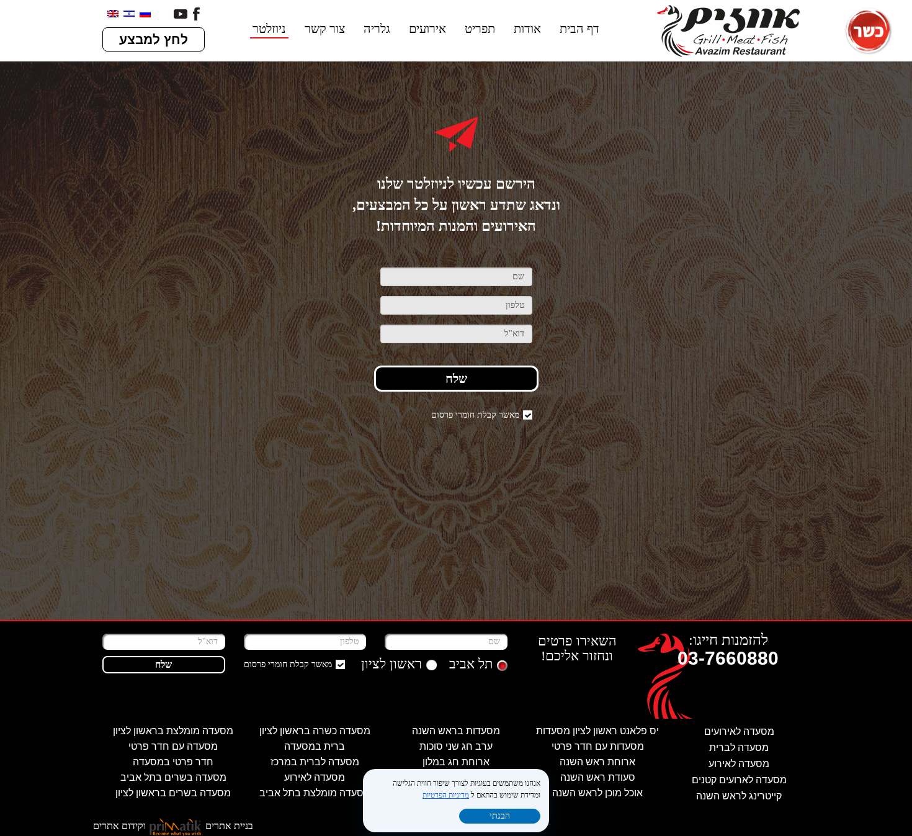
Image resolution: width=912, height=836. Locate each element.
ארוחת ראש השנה (597, 762)
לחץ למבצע (153, 39)
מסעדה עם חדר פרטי (173, 746)
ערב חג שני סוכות (456, 746)
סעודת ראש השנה (597, 777)
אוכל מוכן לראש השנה (597, 793)
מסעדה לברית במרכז (314, 762)
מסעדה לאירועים (739, 731)
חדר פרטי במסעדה (173, 762)
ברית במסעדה (314, 746)
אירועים (427, 28)
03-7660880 (728, 658)
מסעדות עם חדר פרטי (598, 746)
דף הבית (579, 28)
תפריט (480, 28)
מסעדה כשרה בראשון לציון (314, 731)
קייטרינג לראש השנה (739, 796)
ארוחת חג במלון (456, 762)
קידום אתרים (118, 825)
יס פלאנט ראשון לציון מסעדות (597, 731)
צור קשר (325, 28)
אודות (527, 28)
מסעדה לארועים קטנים (739, 780)
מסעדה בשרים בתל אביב (173, 777)
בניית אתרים (229, 825)
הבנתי (500, 815)
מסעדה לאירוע (739, 763)
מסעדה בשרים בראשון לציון (173, 793)
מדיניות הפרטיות (445, 795)
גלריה (377, 28)
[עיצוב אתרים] (175, 825)
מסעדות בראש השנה (456, 731)
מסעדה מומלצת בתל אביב (314, 793)
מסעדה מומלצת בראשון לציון (173, 731)
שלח (456, 378)
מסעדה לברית (739, 747)
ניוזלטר (269, 28)
